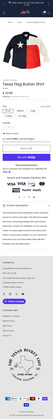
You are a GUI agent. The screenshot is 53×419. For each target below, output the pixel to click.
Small (7, 111)
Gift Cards (7, 325)
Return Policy (9, 321)
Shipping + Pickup (11, 316)
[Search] (48, 12)
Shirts (19, 22)
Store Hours (8, 330)
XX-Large (22, 116)
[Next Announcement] (48, 4)
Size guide (45, 106)
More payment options (26, 165)
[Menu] (4, 12)
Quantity (6, 123)
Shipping (6, 96)
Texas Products (10, 80)
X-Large (8, 116)
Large (33, 111)
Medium (20, 111)
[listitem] (26, 4)
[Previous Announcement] (4, 4)
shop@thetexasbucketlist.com (17, 268)
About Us (7, 335)
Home (10, 22)
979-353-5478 (9, 273)
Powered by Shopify (26, 412)
